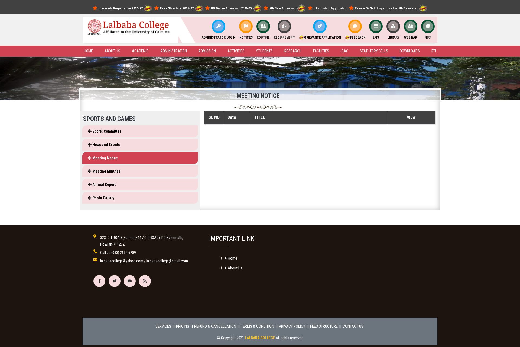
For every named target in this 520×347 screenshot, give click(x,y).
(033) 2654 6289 (123, 252)
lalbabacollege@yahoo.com (121, 261)
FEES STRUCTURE (324, 326)
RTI (433, 51)
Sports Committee (107, 131)
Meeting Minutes (106, 171)
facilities (321, 51)
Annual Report (104, 184)
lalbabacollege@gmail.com (167, 261)
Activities (236, 51)
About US (112, 51)
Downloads (410, 51)
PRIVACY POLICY (292, 326)
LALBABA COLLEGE (260, 338)
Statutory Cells (374, 51)
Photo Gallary (103, 198)
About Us (234, 268)
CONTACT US (353, 326)
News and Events (106, 144)
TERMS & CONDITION (257, 326)
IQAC (344, 51)
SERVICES (163, 326)
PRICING (182, 326)
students (264, 51)
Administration (173, 51)
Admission (207, 51)
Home (88, 51)
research (292, 51)
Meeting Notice (105, 158)
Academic (140, 51)
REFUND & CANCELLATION (215, 326)
